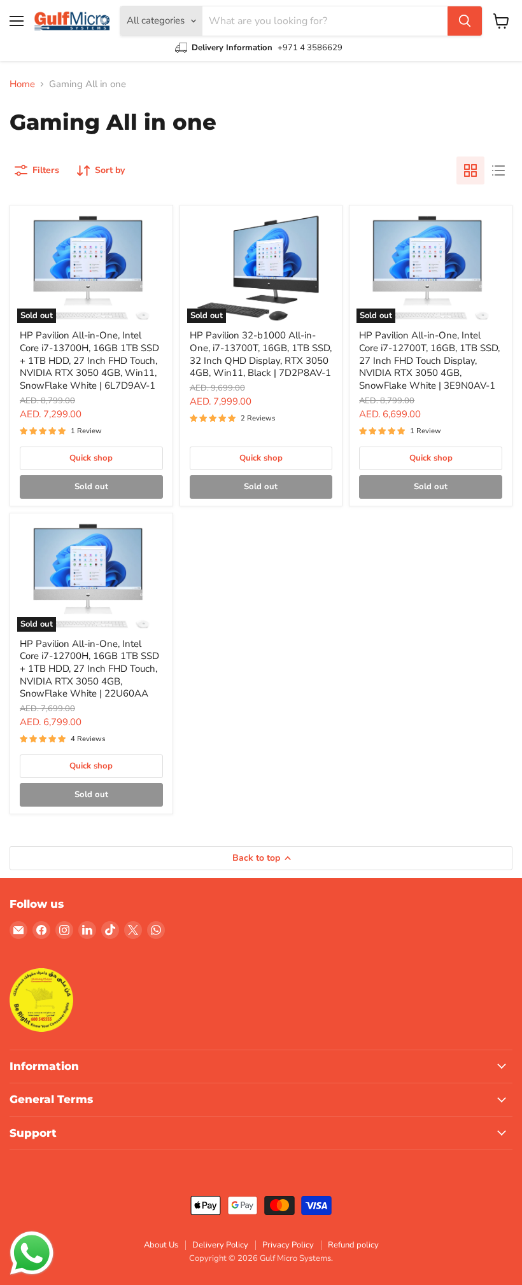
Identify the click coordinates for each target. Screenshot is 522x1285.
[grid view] (470, 170)
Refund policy (353, 1245)
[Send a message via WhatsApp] (31, 1253)
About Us (161, 1245)
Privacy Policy (288, 1245)
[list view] (498, 170)
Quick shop (91, 458)
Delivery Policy (220, 1245)
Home (22, 84)
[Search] (465, 21)
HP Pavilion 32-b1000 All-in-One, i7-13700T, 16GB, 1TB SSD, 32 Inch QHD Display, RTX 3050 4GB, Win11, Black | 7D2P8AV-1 (261, 354)
